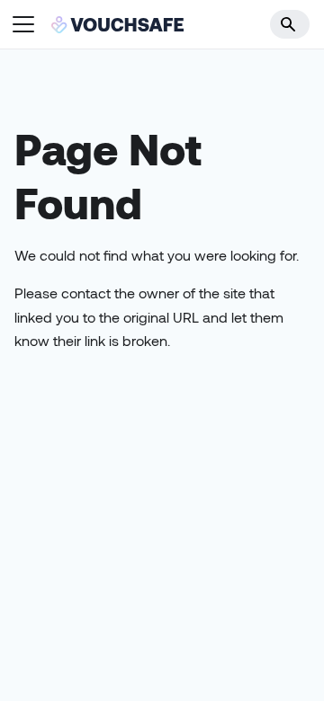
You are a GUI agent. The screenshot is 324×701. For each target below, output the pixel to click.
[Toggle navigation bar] (23, 24)
